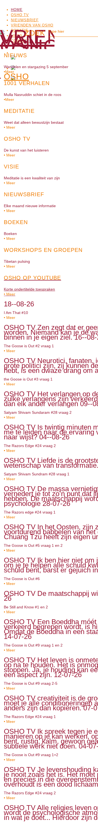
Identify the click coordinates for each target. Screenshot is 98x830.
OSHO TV (20, 15)
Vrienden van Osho (32, 25)
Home (17, 10)
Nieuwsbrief (25, 20)
